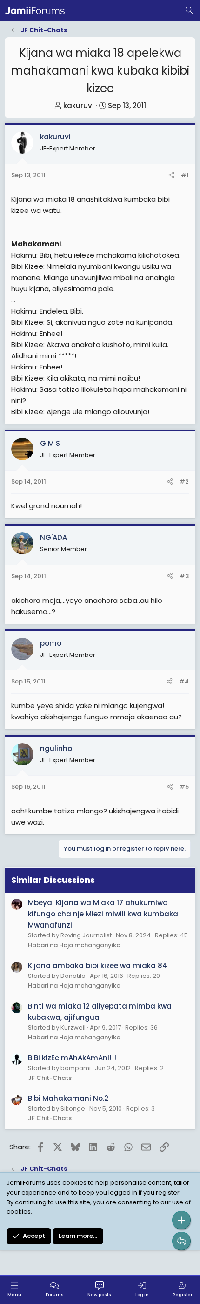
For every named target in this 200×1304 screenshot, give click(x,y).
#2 (184, 481)
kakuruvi (78, 105)
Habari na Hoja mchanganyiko (74, 945)
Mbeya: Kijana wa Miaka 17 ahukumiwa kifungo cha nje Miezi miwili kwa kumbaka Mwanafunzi (103, 914)
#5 (184, 786)
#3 (184, 576)
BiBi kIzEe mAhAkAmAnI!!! (72, 1058)
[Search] (189, 10)
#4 (184, 681)
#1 (185, 175)
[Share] (171, 175)
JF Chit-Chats (50, 1077)
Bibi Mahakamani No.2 (68, 1098)
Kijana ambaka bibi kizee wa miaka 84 (97, 965)
